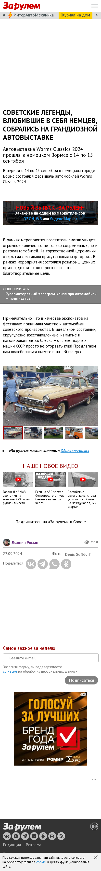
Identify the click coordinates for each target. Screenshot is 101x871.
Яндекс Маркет (64, 218)
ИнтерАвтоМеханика (33, 15)
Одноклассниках (75, 450)
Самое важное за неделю (29, 648)
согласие (10, 671)
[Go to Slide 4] (74, 432)
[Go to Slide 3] (53, 432)
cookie (41, 862)
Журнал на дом (75, 15)
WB (39, 218)
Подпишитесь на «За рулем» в (50, 522)
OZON (28, 218)
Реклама (33, 844)
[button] (96, 857)
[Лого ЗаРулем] (21, 6)
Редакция (12, 844)
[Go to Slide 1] (13, 432)
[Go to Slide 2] (33, 432)
